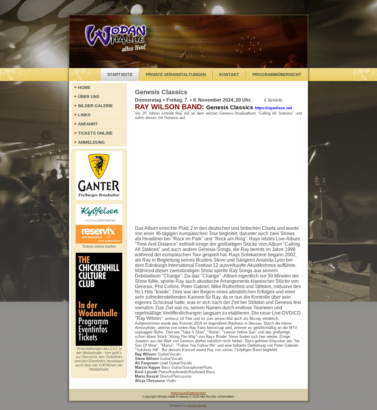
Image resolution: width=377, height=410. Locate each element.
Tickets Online (95, 133)
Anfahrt (88, 124)
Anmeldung (91, 142)
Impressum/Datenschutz (188, 393)
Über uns (88, 96)
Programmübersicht (276, 74)
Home (84, 87)
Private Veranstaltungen (176, 74)
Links (84, 115)
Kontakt (229, 74)
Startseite (120, 74)
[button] (218, 115)
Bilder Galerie (95, 105)
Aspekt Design (197, 405)
